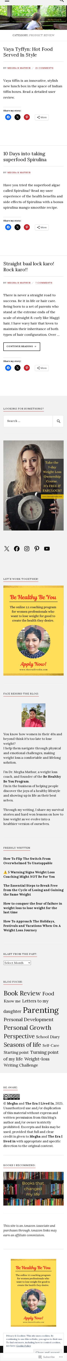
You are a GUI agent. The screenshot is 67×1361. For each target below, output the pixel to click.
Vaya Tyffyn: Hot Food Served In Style (28, 52)
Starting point (16, 1052)
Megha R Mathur (19, 68)
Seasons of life (22, 1044)
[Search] (58, 421)
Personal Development (29, 1019)
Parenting (41, 1010)
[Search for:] (33, 421)
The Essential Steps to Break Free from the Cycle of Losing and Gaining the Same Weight (33, 889)
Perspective (19, 1036)
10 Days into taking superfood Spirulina (25, 156)
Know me (12, 1001)
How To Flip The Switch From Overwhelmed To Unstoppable (27, 861)
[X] (6, 548)
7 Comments (43, 282)
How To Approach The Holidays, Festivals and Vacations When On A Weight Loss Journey (32, 925)
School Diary (48, 1036)
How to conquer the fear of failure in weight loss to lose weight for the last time (32, 907)
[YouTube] (47, 548)
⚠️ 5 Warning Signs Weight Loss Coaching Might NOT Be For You (29, 874)
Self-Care (51, 1045)
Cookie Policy (23, 1345)
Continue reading (18, 348)
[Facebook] (16, 548)
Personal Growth (27, 1027)
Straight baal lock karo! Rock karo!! (28, 267)
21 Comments (44, 68)
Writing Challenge (21, 1065)
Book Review (22, 993)
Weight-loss (37, 1059)
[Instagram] (26, 548)
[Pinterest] (37, 548)
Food (48, 993)
